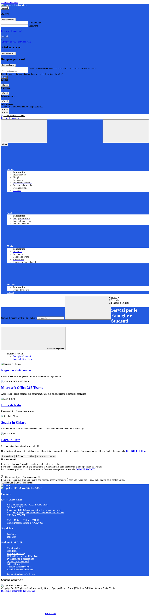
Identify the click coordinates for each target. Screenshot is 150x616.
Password (33, 25)
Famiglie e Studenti (22, 356)
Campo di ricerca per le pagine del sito (19, 318)
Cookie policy (13, 548)
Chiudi (5, 85)
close (4, 144)
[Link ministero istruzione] (14, 5)
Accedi (5, 8)
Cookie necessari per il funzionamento (19, 477)
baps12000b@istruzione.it (37, 510)
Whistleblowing (14, 564)
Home (114, 297)
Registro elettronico (16, 370)
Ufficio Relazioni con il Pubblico (22, 556)
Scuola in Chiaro (13, 422)
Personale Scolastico (22, 359)
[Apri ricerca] (126, 131)
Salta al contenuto (9, 2)
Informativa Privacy (16, 553)
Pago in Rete (10, 440)
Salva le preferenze (24, 483)
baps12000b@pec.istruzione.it (38, 512)
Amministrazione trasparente (20, 569)
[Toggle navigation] (24, 131)
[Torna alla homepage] (75, 115)
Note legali (12, 551)
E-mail (32, 68)
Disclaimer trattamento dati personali (18, 591)
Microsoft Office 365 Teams (22, 388)
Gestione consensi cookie (18, 566)
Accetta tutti (46, 456)
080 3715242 (17, 507)
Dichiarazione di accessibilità (20, 559)
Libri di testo (11, 405)
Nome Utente (35, 22)
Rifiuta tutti (25, 456)
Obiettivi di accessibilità (18, 561)
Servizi (114, 300)
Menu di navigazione (55, 348)
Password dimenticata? (11, 31)
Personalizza (7, 456)
